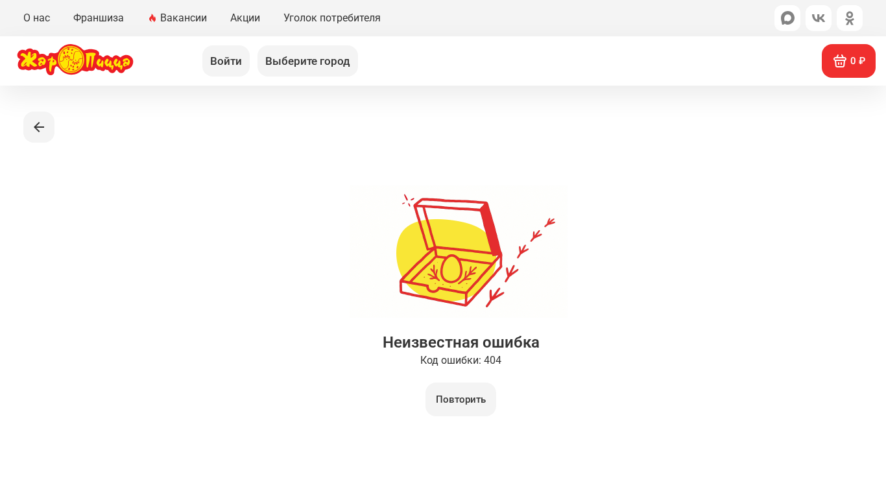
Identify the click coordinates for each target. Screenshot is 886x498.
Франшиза (98, 18)
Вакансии (183, 18)
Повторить (461, 399)
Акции (245, 18)
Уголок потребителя (332, 18)
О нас (36, 18)
